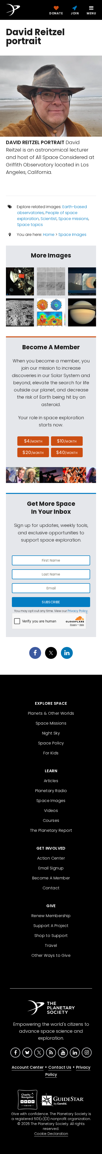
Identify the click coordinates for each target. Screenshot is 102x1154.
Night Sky (51, 733)
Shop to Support (51, 935)
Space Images (72, 234)
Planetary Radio (51, 791)
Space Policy (51, 743)
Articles (51, 781)
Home (48, 234)
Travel (51, 945)
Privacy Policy (78, 611)
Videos (51, 810)
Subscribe (51, 602)
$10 (66, 441)
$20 (33, 452)
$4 (33, 441)
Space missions (73, 219)
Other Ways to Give (51, 955)
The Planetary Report (51, 830)
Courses (51, 820)
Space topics (30, 224)
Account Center (28, 1067)
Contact (51, 888)
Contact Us (59, 1067)
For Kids (50, 753)
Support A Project (51, 926)
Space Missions (51, 723)
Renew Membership (51, 916)
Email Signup (51, 868)
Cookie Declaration (51, 1133)
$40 (66, 452)
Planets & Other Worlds (51, 713)
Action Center (51, 858)
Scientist (49, 219)
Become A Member (51, 878)
